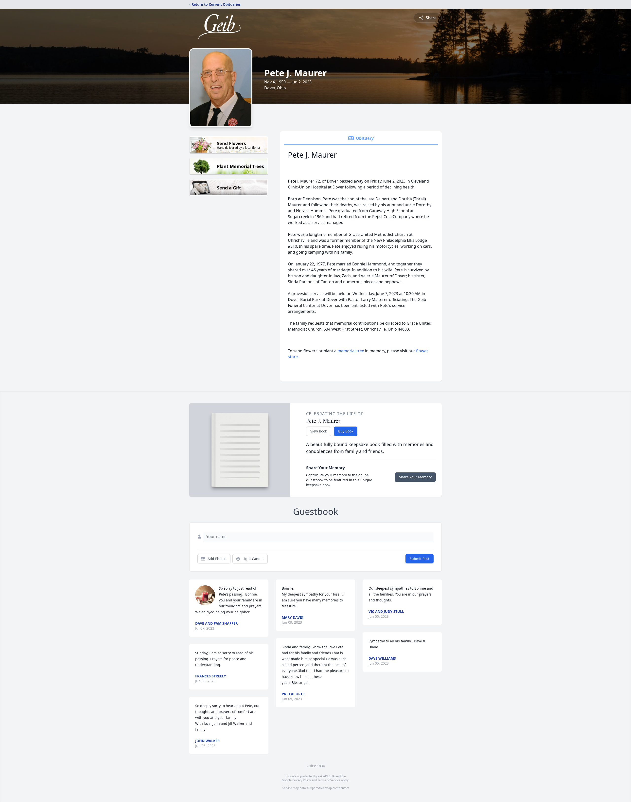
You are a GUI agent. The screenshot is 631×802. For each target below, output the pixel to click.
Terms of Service (328, 780)
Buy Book (345, 431)
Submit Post (419, 558)
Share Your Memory (415, 477)
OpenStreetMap (321, 788)
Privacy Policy (301, 780)
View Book (318, 431)
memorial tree (350, 351)
